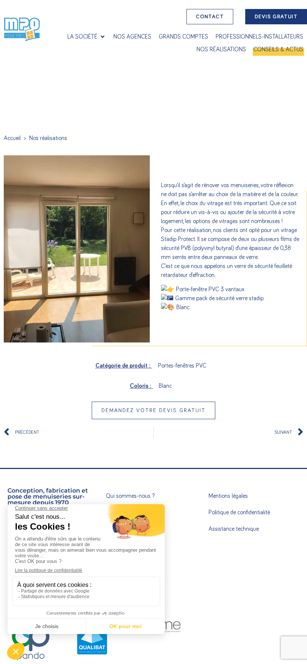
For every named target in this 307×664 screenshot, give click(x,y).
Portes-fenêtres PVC (182, 366)
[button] (87, 36)
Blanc (165, 386)
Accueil (12, 138)
